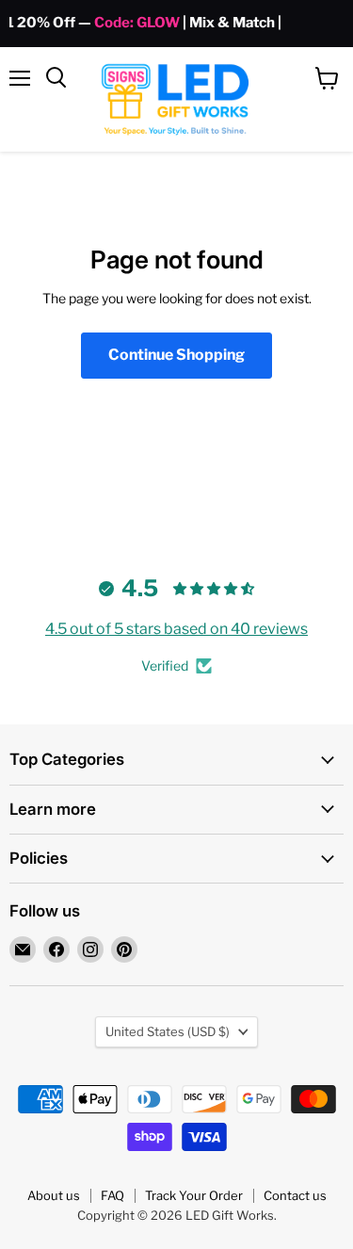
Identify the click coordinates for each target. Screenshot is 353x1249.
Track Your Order (194, 1195)
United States (167, 1031)
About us (53, 1195)
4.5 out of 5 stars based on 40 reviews (176, 629)
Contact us (295, 1195)
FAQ (112, 1195)
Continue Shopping (176, 355)
